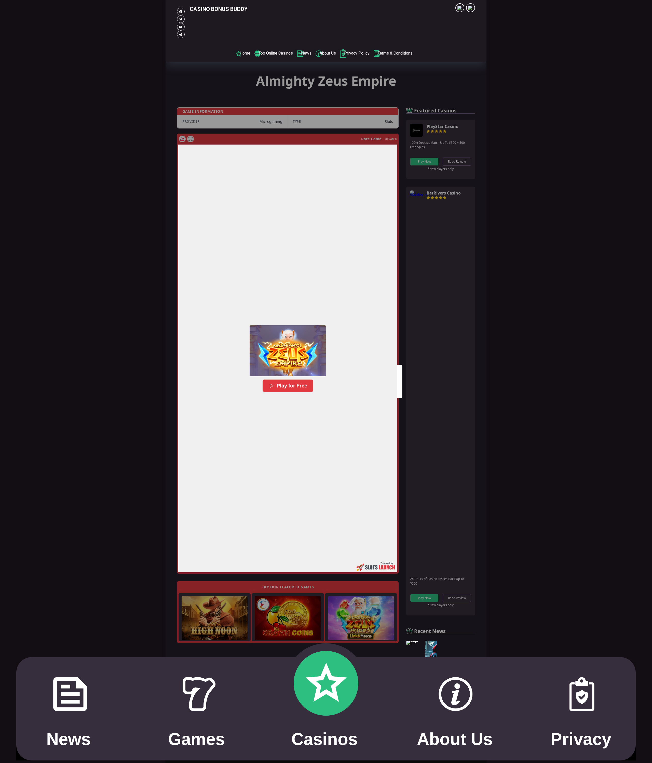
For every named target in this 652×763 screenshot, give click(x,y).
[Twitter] (181, 19)
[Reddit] (181, 34)
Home (245, 53)
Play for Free (292, 386)
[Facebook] (181, 11)
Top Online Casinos (276, 53)
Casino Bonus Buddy (219, 9)
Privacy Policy (357, 53)
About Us (328, 53)
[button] (288, 350)
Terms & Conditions (395, 53)
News (306, 53)
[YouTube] (181, 27)
